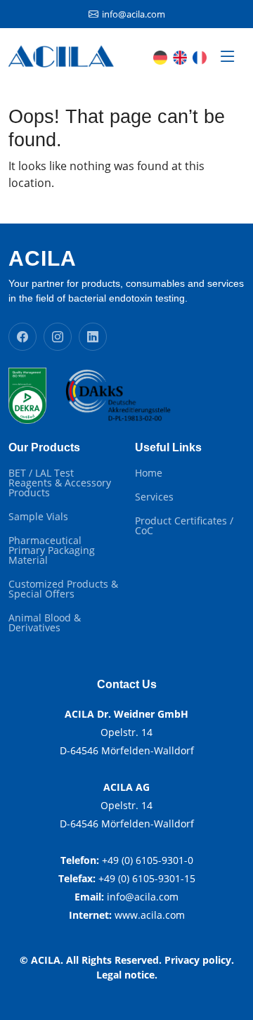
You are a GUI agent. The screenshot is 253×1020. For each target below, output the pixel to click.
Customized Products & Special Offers (63, 589)
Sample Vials (38, 517)
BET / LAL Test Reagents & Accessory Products (59, 483)
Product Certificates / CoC (184, 526)
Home (148, 473)
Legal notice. (126, 974)
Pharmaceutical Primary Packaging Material (51, 550)
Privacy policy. (199, 960)
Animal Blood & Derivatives (44, 623)
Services (154, 497)
